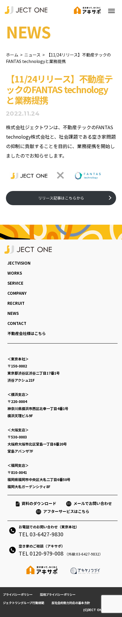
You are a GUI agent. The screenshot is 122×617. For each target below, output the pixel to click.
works (14, 273)
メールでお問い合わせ (94, 503)
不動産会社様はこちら (26, 333)
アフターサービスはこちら (66, 511)
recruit (16, 303)
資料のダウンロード (39, 503)
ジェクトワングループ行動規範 (23, 602)
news (13, 313)
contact (16, 323)
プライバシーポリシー (18, 594)
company (17, 293)
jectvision (18, 263)
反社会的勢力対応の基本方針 (71, 602)
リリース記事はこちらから (61, 198)
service (15, 283)
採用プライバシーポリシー (58, 594)
